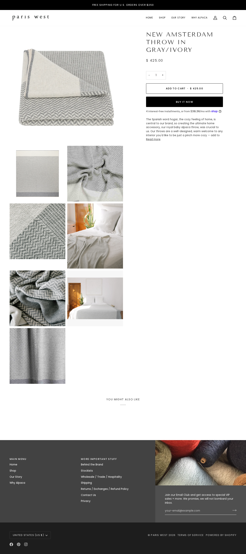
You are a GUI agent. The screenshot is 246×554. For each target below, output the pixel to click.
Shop (13, 471)
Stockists (87, 471)
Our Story (16, 477)
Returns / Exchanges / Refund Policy (105, 489)
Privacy (86, 501)
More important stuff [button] (99, 459)
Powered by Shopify (221, 535)
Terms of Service (191, 535)
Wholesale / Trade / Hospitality (101, 477)
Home (13, 464)
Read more (153, 139)
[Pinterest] (18, 544)
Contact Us (88, 495)
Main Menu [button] (18, 459)
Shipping (86, 483)
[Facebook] (11, 544)
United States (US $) (28, 535)
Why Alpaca (17, 483)
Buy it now (184, 102)
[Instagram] (26, 544)
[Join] (233, 510)
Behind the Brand (92, 464)
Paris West (159, 535)
